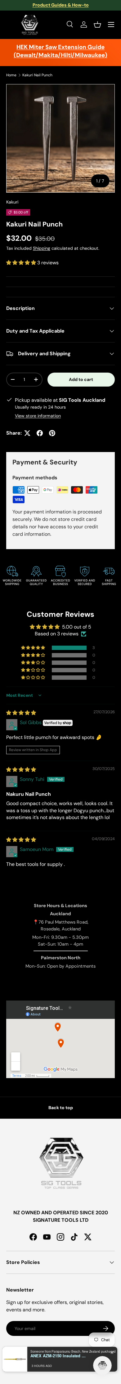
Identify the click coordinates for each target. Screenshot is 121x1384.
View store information (38, 416)
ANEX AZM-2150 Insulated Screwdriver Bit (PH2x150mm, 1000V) (58, 1355)
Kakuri (12, 202)
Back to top (60, 1107)
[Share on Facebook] (40, 433)
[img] (21, 713)
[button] (97, 24)
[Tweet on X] (27, 433)
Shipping (41, 248)
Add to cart (81, 379)
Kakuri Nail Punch (37, 75)
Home (11, 75)
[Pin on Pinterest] (52, 433)
